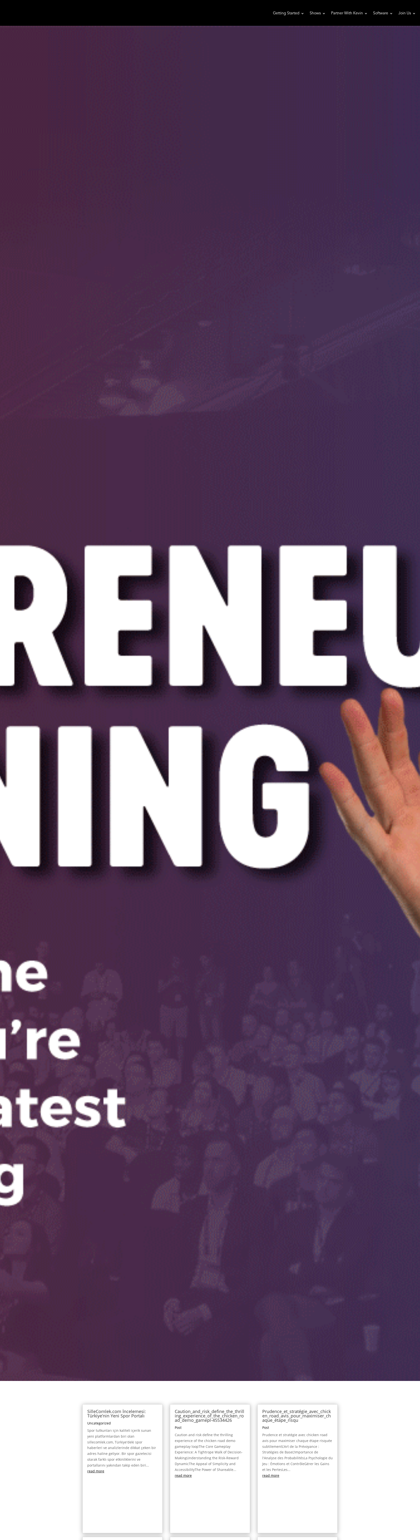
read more (95, 1471)
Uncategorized (99, 1423)
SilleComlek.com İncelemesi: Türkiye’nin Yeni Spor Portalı (116, 1413)
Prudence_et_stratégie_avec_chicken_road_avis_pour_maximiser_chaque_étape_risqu (296, 1415)
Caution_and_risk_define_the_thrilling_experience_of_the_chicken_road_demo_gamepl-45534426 (209, 1415)
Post (178, 1427)
